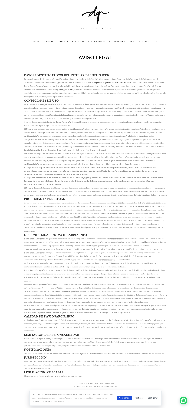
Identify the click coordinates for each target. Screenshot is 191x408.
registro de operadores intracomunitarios (112, 82)
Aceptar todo (125, 398)
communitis (112, 386)
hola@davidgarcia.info (63, 89)
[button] (183, 400)
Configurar (152, 398)
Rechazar (139, 398)
